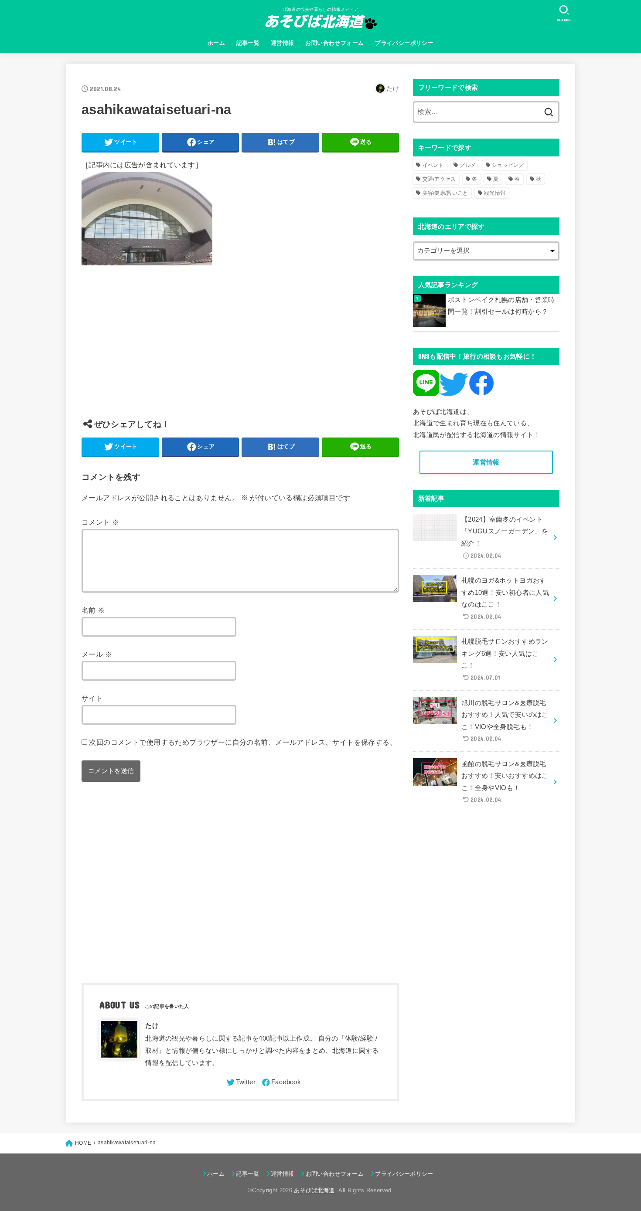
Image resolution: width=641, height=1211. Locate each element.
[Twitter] (240, 1082)
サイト (92, 698)
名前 (93, 610)
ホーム (216, 43)
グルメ (468, 165)
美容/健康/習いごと (445, 193)
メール (97, 654)
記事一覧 (248, 43)
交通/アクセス (439, 179)
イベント (433, 165)
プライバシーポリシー (404, 43)
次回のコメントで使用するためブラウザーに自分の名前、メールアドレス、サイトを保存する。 (243, 742)
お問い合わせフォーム (334, 43)
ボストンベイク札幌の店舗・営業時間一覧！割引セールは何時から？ (501, 305)
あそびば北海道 (314, 1190)
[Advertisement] (240, 349)
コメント (100, 522)
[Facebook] (280, 1082)
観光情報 (494, 193)
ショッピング (508, 165)
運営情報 (282, 43)
